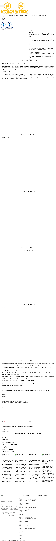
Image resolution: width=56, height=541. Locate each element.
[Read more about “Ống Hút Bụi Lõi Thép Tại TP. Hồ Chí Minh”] (3, 486)
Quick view (3, 489)
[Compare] (3, 458)
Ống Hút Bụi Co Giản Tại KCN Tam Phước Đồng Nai (47, 462)
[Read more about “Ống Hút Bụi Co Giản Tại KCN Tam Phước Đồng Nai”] (43, 487)
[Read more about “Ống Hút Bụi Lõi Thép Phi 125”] (16, 486)
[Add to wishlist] (3, 483)
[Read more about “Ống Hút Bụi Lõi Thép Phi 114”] (30, 486)
